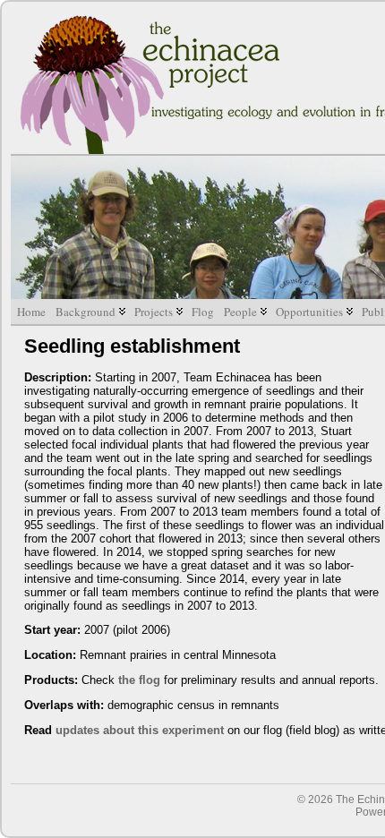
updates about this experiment (140, 730)
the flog (139, 680)
